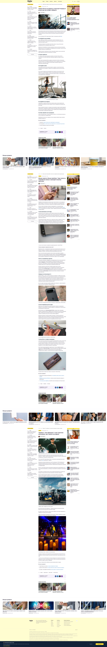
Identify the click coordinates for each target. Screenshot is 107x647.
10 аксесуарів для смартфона (44, 380)
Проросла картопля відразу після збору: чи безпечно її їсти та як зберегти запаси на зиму (32, 441)
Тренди (47, 1)
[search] (72, 1)
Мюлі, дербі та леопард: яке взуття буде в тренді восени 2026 (32, 209)
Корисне (51, 1)
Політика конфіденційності (67, 625)
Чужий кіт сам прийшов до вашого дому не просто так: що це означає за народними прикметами (32, 18)
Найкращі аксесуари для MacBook (44, 378)
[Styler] (29, 1)
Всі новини (32, 54)
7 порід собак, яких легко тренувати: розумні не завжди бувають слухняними (31, 42)
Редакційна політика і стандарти (68, 621)
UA (74, 1)
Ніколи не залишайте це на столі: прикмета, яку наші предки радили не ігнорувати (32, 200)
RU (77, 629)
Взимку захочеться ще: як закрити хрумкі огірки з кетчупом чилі (32, 177)
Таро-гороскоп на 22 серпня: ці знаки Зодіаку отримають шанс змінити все (31, 450)
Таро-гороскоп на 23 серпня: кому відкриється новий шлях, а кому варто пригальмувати (32, 181)
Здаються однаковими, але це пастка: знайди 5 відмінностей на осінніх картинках (32, 191)
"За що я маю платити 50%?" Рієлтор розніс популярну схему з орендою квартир (32, 13)
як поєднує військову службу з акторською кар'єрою (55, 567)
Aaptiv (61, 36)
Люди (43, 1)
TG (57, 387)
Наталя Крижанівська (5, 423)
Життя (41, 4)
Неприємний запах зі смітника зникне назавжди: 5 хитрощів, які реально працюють (32, 28)
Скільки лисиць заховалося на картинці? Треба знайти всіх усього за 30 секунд (31, 432)
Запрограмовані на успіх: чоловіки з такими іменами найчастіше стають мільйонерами (32, 213)
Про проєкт (58, 621)
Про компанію (59, 625)
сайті (43, 460)
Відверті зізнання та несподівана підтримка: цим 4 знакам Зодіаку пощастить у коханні (32, 8)
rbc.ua (78, 1)
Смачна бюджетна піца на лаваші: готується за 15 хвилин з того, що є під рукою (32, 23)
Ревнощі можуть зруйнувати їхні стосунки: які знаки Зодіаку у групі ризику (32, 51)
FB (55, 387)
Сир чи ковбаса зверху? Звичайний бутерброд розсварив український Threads (32, 37)
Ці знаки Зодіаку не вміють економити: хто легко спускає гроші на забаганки (31, 437)
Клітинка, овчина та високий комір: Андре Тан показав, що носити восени (31, 32)
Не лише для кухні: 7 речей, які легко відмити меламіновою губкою (31, 195)
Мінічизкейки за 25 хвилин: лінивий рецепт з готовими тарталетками (32, 446)
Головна (39, 4)
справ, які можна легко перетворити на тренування (51, 122)
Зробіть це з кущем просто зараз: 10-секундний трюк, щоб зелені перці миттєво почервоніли (32, 218)
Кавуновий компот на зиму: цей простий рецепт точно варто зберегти (32, 46)
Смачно (55, 1)
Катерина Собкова (83, 423)
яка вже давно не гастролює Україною (57, 569)
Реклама (58, 626)
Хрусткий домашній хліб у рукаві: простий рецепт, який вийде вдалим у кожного (32, 205)
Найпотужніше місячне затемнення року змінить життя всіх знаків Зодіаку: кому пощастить (32, 186)
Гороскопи (60, 1)
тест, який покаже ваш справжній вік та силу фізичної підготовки (54, 123)
